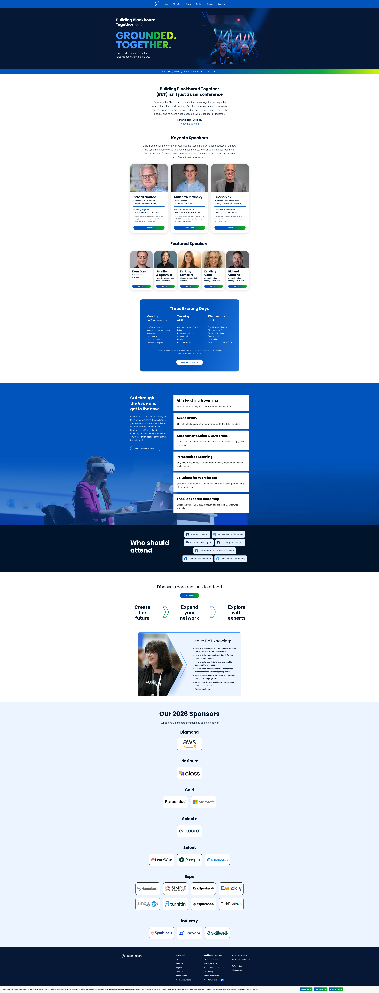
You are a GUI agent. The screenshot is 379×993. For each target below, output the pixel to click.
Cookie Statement (252, 989)
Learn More (149, 228)
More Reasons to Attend (145, 449)
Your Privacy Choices (212, 980)
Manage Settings (306, 989)
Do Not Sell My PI (211, 963)
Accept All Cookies (336, 989)
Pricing (188, 4)
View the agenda (189, 123)
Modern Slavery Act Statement (215, 967)
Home (166, 4)
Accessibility (208, 972)
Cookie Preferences (211, 976)
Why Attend (190, 595)
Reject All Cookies (320, 989)
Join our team (237, 970)
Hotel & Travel (181, 976)
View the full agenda (189, 362)
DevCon (150, 327)
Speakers (199, 4)
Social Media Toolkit (183, 980)
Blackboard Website (239, 955)
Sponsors (221, 4)
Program (178, 967)
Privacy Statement (211, 959)
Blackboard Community (241, 959)
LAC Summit (152, 336)
